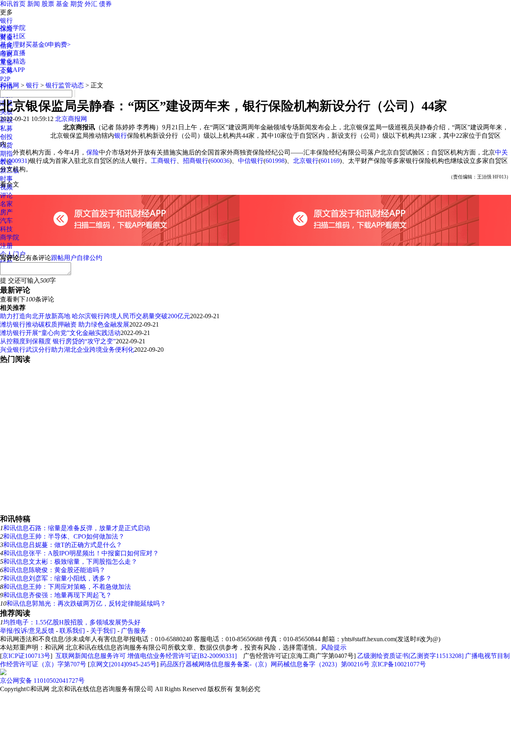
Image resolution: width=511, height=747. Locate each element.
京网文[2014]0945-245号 (123, 664)
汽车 (6, 220)
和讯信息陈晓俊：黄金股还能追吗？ (54, 570)
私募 (6, 128)
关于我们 (103, 630)
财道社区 (13, 36)
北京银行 (306, 160)
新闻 (33, 3)
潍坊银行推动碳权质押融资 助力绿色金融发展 (64, 324)
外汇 (91, 3)
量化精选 (13, 61)
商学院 (9, 237)
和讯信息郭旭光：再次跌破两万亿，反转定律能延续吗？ (86, 603)
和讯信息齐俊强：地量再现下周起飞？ (57, 595)
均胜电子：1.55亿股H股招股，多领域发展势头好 (72, 622)
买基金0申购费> (48, 44)
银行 (6, 20)
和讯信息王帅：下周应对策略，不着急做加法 (67, 586)
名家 (6, 203)
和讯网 (9, 85)
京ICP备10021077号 (398, 664)
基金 (62, 3)
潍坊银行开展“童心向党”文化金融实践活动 (60, 332)
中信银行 (250, 160)
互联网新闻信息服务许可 (90, 655)
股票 (48, 3)
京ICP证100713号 (26, 655)
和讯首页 (13, 3)
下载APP (12, 69)
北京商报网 (71, 118)
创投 (6, 136)
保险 (92, 152)
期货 (76, 3)
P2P (5, 78)
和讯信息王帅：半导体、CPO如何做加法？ (64, 536)
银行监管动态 (65, 85)
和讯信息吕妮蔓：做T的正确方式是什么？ (62, 544)
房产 (6, 212)
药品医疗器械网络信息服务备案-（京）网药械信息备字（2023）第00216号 (265, 664)
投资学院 (13, 27)
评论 (6, 195)
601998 (275, 160)
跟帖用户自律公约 (76, 257)
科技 (6, 229)
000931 (18, 160)
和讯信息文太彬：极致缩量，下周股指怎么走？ (70, 561)
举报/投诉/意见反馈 (27, 630)
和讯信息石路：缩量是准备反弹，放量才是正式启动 (76, 528)
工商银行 (163, 160)
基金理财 (13, 44)
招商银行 (195, 160)
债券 (105, 3)
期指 (6, 153)
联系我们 (72, 630)
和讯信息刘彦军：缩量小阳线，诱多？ (57, 578)
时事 (6, 178)
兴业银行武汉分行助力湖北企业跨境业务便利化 (67, 349)
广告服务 (134, 630)
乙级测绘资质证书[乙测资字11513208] (410, 655)
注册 (6, 245)
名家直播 (13, 53)
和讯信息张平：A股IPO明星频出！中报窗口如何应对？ (81, 553)
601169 (330, 160)
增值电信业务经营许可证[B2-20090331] (182, 655)
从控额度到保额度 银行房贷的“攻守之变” (58, 341)
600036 (220, 160)
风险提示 (334, 647)
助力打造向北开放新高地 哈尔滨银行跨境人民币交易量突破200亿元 (95, 316)
